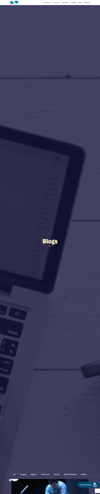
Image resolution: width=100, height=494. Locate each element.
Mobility (84, 474)
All (14, 474)
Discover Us (47, 2)
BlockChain (45, 474)
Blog (80, 2)
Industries (65, 2)
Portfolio (73, 2)
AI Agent (23, 474)
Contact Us (87, 2)
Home (50, 246)
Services (56, 2)
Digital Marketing (70, 474)
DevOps (56, 474)
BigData (34, 474)
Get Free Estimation (86, 485)
